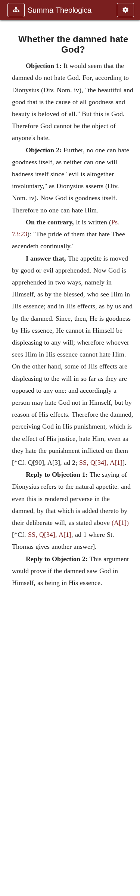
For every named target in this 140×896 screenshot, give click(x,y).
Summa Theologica (59, 10)
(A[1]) (120, 522)
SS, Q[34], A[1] (100, 462)
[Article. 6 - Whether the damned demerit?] (131, 448)
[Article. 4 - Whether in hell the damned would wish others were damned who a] (8, 448)
